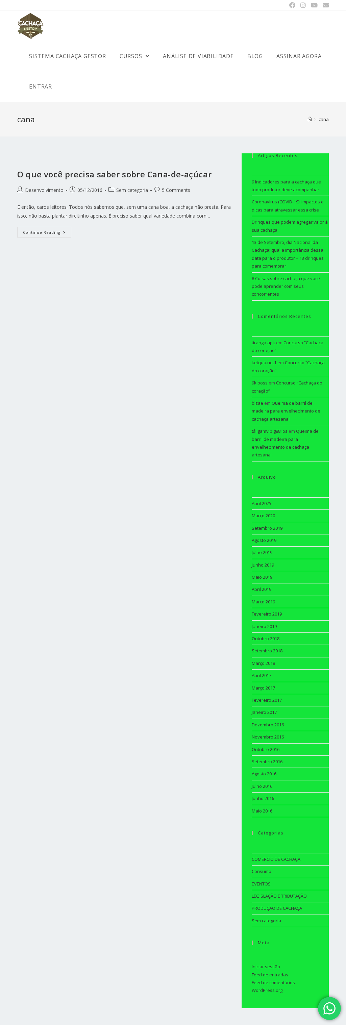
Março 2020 (263, 515)
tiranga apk (263, 343)
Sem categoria (132, 190)
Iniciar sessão (266, 967)
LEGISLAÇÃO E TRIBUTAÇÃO (279, 896)
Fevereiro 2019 (267, 614)
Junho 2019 (263, 565)
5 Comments (176, 190)
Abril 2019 (261, 589)
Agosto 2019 (264, 540)
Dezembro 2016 (268, 725)
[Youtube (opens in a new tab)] (314, 5)
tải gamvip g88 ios (270, 431)
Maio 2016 (262, 811)
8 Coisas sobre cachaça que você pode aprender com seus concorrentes (286, 286)
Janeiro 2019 (264, 626)
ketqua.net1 (264, 362)
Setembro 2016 (267, 761)
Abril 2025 (261, 503)
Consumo (261, 871)
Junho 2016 (263, 798)
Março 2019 (263, 602)
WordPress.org (267, 990)
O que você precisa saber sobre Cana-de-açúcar (114, 174)
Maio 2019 (262, 577)
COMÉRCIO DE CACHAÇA (276, 859)
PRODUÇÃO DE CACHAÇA (277, 908)
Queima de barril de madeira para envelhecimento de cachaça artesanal (286, 411)
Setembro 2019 (267, 528)
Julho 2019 (262, 552)
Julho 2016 (262, 786)
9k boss (260, 383)
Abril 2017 (261, 675)
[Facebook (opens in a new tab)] (292, 5)
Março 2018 (263, 663)
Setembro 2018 (267, 651)
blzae (257, 403)
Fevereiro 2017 (267, 700)
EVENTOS (261, 884)
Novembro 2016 (268, 737)
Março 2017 (263, 688)
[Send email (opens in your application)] (324, 5)
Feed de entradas (270, 975)
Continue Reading (41, 232)
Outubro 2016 (265, 749)
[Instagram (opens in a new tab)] (303, 5)
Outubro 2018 (265, 638)
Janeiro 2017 (264, 712)
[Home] (309, 119)
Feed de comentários (273, 982)
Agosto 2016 (264, 774)
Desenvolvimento (44, 190)
